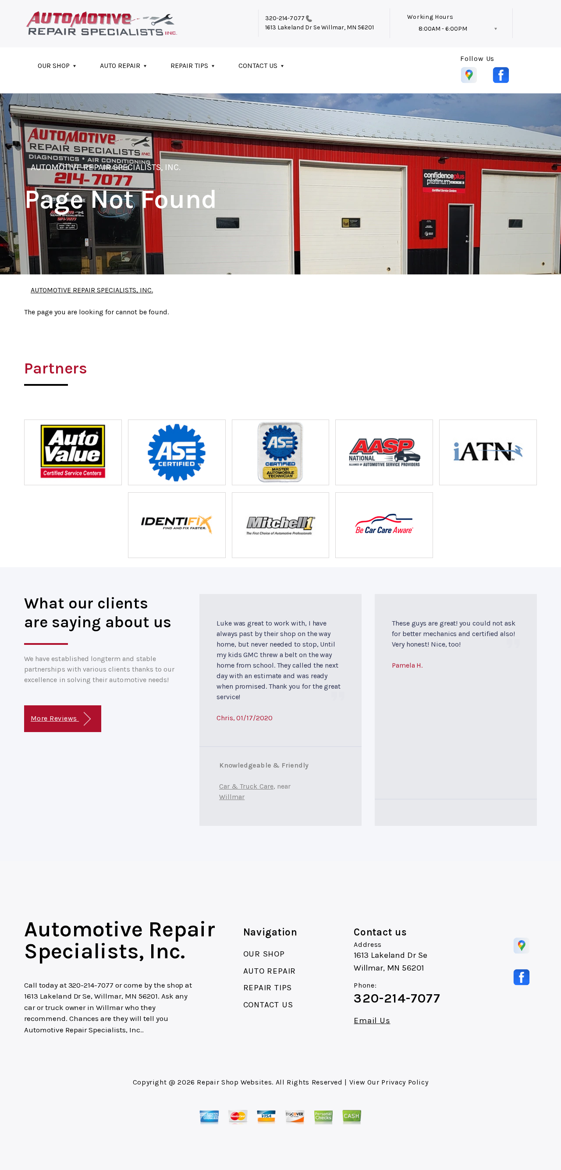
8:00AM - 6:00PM (443, 28)
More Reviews (55, 718)
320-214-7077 (285, 18)
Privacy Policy (404, 1082)
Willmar (232, 797)
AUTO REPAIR (120, 65)
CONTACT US (257, 65)
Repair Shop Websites (234, 1082)
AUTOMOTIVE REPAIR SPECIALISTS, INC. (106, 167)
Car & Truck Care (246, 786)
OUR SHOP (54, 65)
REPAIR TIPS (189, 65)
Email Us (372, 1021)
